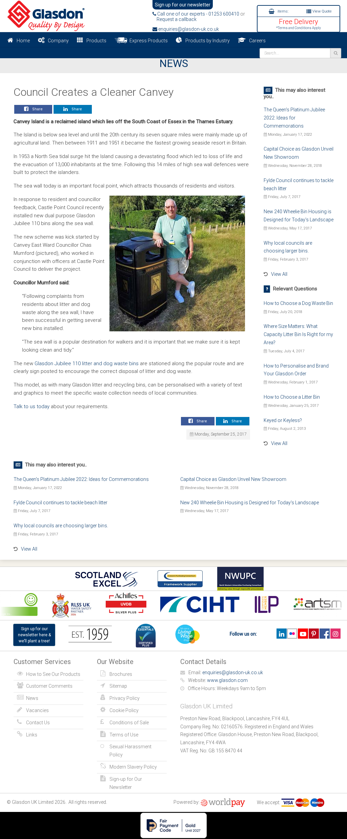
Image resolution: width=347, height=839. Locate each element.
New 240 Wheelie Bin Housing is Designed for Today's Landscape (249, 502)
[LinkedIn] (281, 633)
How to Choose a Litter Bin (292, 397)
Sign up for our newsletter (182, 4)
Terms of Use (123, 734)
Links (31, 734)
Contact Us (38, 722)
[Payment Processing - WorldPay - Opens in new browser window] (223, 802)
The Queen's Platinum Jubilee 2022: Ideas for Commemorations (294, 118)
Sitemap (118, 686)
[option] (67, 605)
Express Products (147, 40)
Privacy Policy (124, 698)
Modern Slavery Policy (133, 767)
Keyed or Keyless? (283, 420)
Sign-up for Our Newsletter (125, 783)
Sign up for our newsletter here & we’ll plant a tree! (34, 634)
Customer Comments (49, 686)
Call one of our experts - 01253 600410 (197, 14)
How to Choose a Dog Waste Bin (298, 303)
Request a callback (174, 19)
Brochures (120, 674)
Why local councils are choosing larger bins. (61, 525)
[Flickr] (292, 633)
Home (23, 40)
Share (36, 109)
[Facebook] (324, 633)
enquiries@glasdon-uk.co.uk (188, 29)
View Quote (321, 11)
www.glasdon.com (227, 680)
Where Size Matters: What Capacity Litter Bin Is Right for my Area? (298, 334)
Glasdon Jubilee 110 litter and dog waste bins (87, 363)
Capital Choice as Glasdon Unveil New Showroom (233, 479)
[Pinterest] (314, 633)
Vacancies (37, 710)
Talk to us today (31, 406)
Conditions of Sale (129, 722)
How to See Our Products (53, 674)
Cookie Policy (124, 710)
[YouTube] (303, 633)
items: (282, 11)
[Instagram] (335, 633)
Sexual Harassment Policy (130, 750)
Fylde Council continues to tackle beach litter (60, 502)
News (32, 698)
